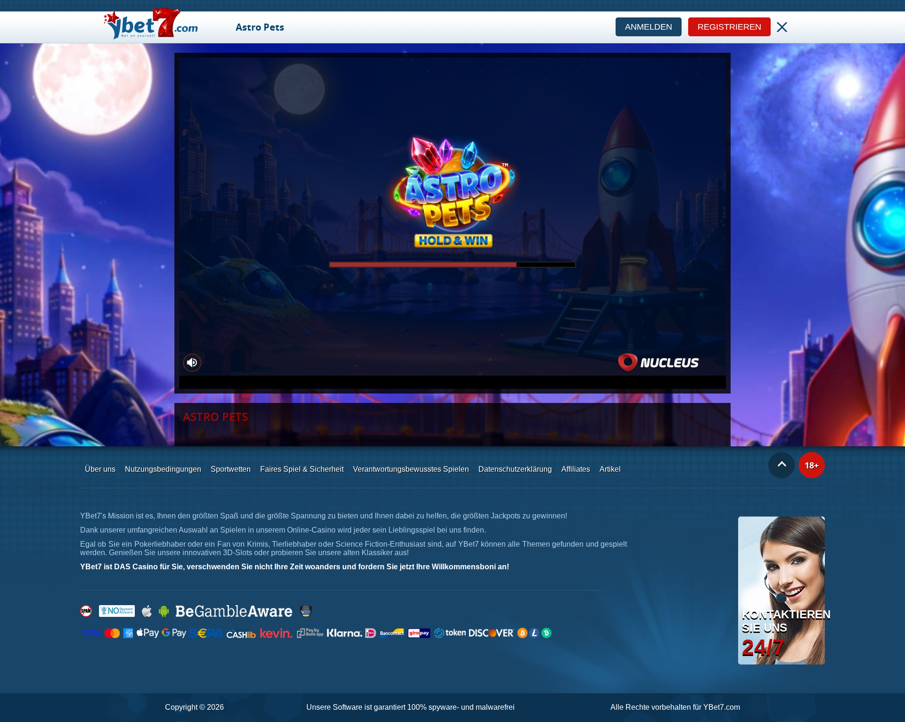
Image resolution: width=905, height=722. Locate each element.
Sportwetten (231, 469)
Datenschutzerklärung (515, 469)
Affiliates (575, 469)
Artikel (610, 469)
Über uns (100, 469)
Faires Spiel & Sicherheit (302, 469)
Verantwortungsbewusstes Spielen (411, 469)
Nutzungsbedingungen (163, 469)
